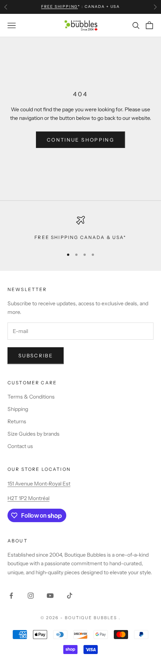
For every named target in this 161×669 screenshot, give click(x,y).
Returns (16, 421)
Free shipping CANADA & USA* (80, 237)
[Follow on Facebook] (11, 595)
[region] (80, 228)
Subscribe (35, 355)
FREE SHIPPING (59, 6)
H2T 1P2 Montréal (28, 498)
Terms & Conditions (31, 396)
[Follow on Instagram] (30, 595)
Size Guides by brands (33, 433)
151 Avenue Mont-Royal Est (38, 483)
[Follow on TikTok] (69, 595)
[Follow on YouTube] (50, 595)
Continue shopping (80, 140)
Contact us (20, 446)
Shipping (17, 409)
